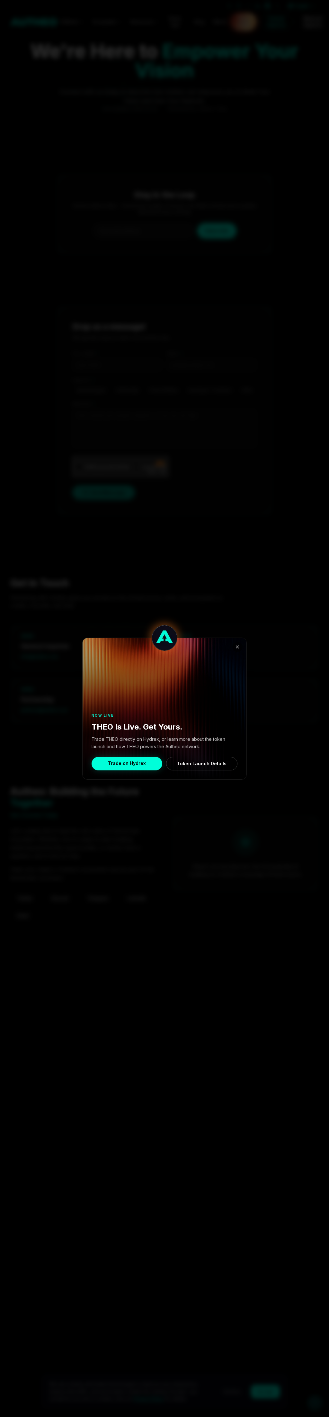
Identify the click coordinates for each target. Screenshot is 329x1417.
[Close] (237, 647)
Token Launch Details (202, 763)
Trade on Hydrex (127, 763)
